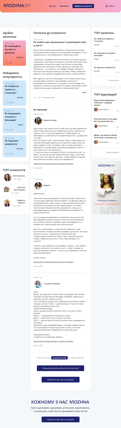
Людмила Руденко (21, 201)
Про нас (52, 6)
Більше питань (114, 80)
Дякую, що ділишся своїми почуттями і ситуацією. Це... (106, 136)
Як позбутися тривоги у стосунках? (12, 89)
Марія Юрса (103, 126)
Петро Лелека (104, 110)
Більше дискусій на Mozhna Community (60, 368)
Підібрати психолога (83, 6)
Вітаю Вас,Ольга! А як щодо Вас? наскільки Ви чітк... (105, 120)
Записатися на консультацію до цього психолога (53, 163)
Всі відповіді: (40, 109)
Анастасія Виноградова (19, 188)
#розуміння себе (48, 97)
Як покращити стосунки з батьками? (12, 116)
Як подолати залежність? (104, 67)
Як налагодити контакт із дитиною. (13, 49)
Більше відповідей (112, 152)
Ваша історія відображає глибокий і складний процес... (104, 102)
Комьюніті (64, 6)
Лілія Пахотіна (19, 176)
